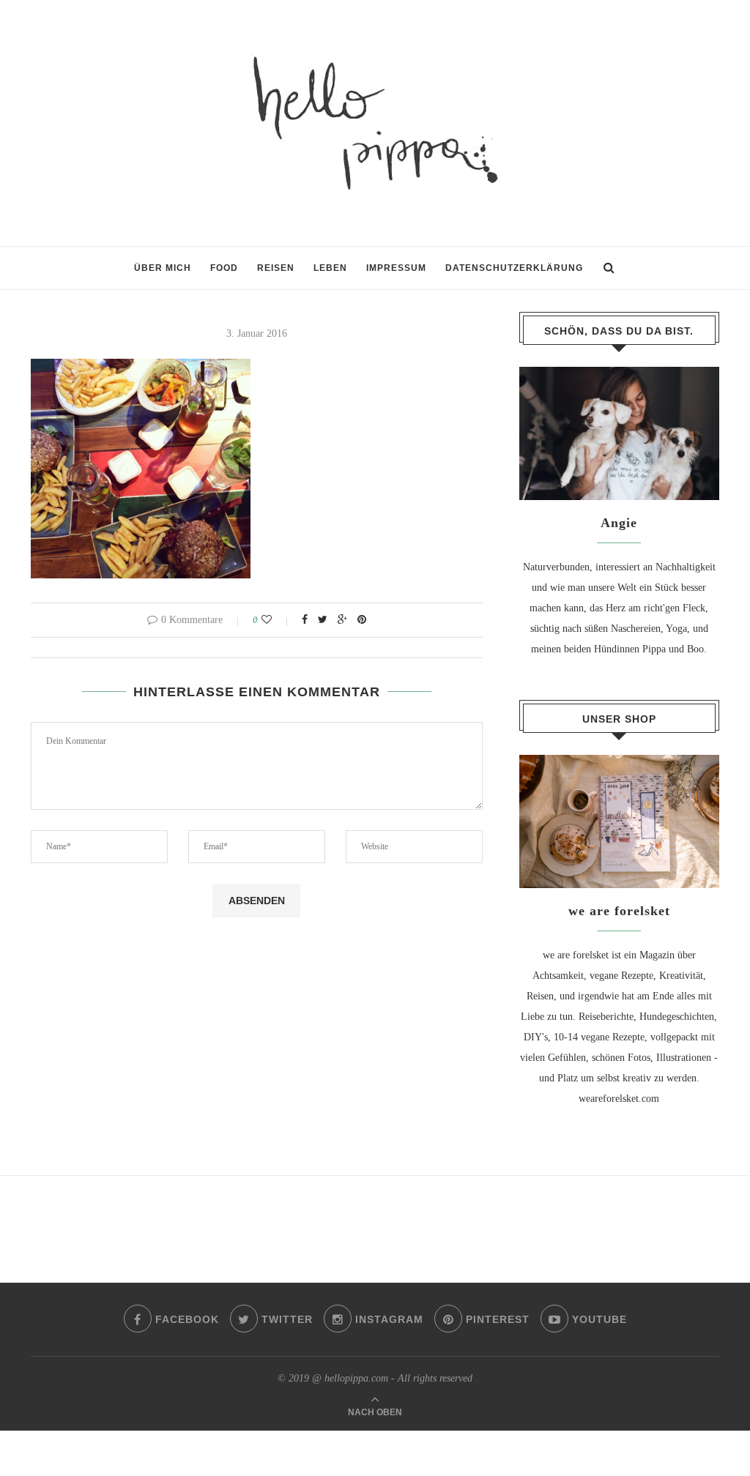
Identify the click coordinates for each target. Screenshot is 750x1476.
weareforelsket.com (619, 1098)
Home (43, 274)
